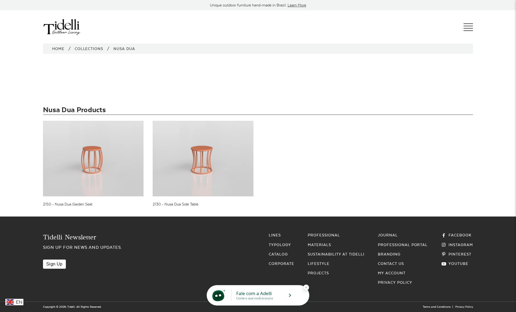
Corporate (281, 263)
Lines (275, 235)
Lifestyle (318, 263)
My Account (392, 273)
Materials (319, 245)
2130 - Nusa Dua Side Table (175, 204)
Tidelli (71, 307)
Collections (89, 49)
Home (58, 49)
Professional (324, 235)
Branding (389, 254)
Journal (388, 235)
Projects (318, 273)
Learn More (297, 5)
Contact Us (391, 263)
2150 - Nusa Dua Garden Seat (67, 204)
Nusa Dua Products (74, 109)
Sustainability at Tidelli (336, 254)
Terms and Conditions (437, 307)
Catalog (278, 254)
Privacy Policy (395, 282)
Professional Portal (403, 245)
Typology (280, 245)
